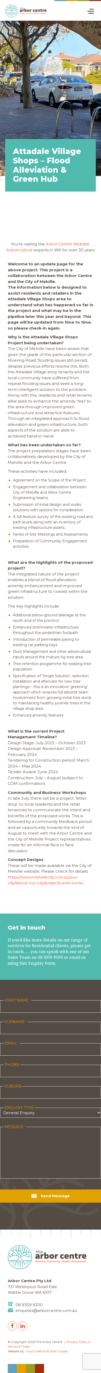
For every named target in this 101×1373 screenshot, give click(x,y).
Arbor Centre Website (67, 244)
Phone (12, 1064)
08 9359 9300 (29, 1304)
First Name (18, 1000)
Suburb (13, 1086)
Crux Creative (36, 1351)
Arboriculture (20, 249)
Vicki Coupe (58, 1351)
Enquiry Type (19, 1107)
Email (12, 1043)
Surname (16, 1021)
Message (15, 1126)
